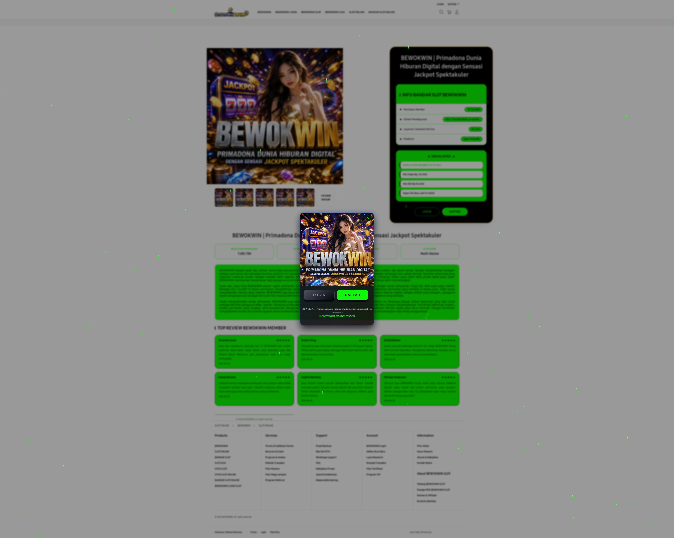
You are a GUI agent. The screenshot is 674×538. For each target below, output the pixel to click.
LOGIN (319, 295)
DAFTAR (352, 295)
